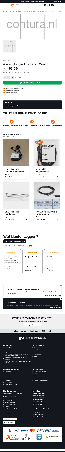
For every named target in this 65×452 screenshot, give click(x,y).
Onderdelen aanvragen (11, 413)
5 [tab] (37, 277)
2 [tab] (28, 277)
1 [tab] (25, 277)
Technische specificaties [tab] (12, 106)
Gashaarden (8, 378)
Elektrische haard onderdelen (42, 376)
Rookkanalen (37, 354)
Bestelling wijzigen (10, 402)
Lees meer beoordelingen (14, 241)
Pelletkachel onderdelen (40, 374)
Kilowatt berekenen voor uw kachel (14, 350)
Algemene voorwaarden (17, 450)
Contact (7, 406)
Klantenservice (9, 400)
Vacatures (7, 411)
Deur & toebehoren (29, 11)
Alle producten (32, 325)
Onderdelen (18, 11)
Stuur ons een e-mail (9, 396)
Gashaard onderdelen (40, 378)
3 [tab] (31, 277)
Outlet (35, 356)
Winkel (12, 11)
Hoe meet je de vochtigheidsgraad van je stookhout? (16, 358)
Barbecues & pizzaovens (11, 384)
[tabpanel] (32, 261)
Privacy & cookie (31, 450)
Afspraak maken (9, 419)
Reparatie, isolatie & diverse (41, 380)
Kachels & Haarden (39, 350)
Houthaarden (8, 376)
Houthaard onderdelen (40, 372)
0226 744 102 (7, 395)
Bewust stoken (9, 348)
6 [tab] (40, 277)
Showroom (37, 348)
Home (6, 11)
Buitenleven (8, 372)
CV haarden (8, 380)
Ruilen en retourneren (11, 404)
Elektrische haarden (10, 374)
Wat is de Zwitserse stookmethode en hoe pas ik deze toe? (18, 362)
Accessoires (37, 352)
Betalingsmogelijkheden (11, 409)
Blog (6, 352)
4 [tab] (34, 277)
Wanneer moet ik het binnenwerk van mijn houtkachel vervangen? (16, 354)
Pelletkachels (8, 382)
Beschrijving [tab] (8, 102)
